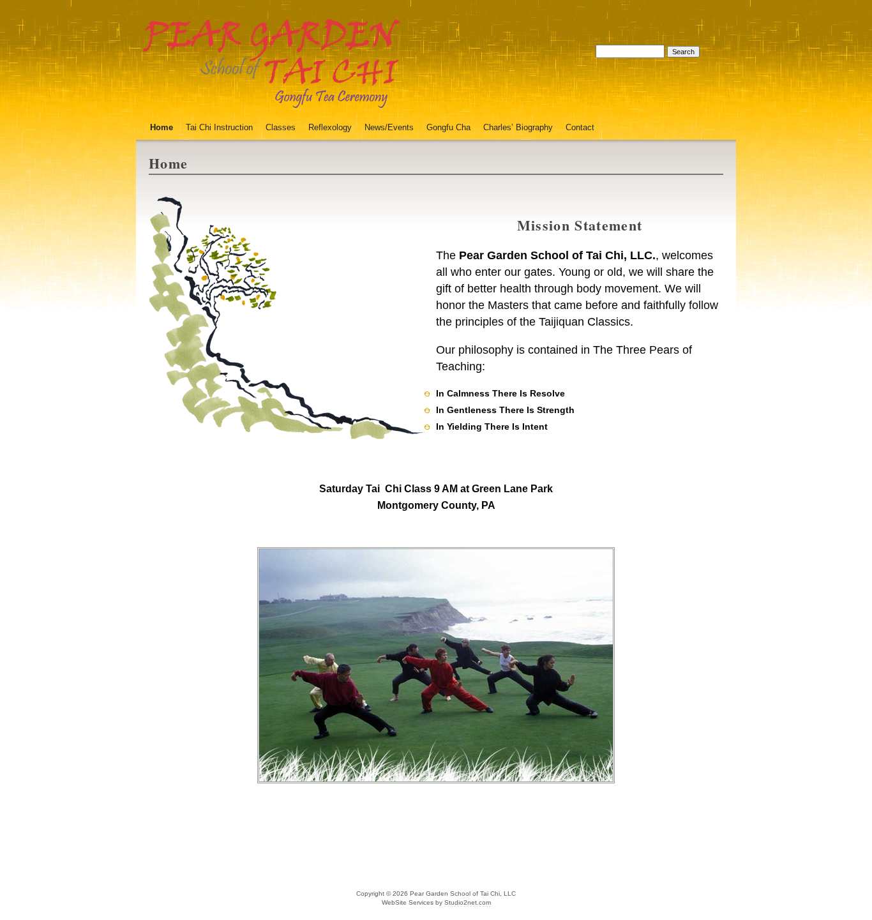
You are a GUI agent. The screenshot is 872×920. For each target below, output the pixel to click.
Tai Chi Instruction (219, 127)
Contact (580, 127)
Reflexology (330, 127)
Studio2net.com (467, 902)
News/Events (389, 127)
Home (161, 127)
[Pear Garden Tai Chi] (271, 100)
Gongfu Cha (448, 127)
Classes (281, 127)
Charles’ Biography (518, 127)
